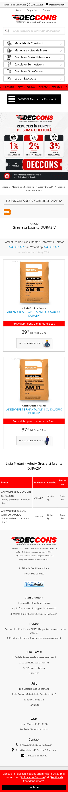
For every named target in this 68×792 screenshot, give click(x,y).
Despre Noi (32, 10)
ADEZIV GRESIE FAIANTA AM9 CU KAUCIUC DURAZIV (34, 313)
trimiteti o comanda (36, 755)
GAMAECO (59, 87)
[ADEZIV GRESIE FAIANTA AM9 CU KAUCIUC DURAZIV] (34, 304)
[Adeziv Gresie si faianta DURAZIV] (7, 214)
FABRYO (19, 87)
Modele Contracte (34, 699)
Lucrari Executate (25, 78)
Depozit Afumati (57, 4)
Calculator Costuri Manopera (32, 57)
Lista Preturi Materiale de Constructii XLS (34, 694)
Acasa (18, 10)
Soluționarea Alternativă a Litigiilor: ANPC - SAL (34, 555)
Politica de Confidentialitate (34, 568)
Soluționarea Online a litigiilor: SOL (34, 559)
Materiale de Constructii (29, 43)
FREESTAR (45, 87)
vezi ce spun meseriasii (31, 342)
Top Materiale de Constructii (34, 688)
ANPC (18, 552)
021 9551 (48, 552)
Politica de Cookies (34, 573)
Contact (46, 10)
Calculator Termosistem (29, 64)
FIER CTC (31, 87)
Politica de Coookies (33, 777)
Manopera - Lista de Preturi (32, 50)
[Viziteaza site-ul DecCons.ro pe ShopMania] (34, 586)
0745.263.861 (37, 4)
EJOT (8, 87)
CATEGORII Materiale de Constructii (37, 99)
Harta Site (34, 704)
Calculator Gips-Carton (29, 71)
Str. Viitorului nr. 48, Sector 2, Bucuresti (36, 750)
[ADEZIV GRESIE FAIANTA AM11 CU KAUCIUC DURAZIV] (34, 402)
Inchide (34, 787)
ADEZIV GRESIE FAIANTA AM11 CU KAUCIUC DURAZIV (34, 411)
